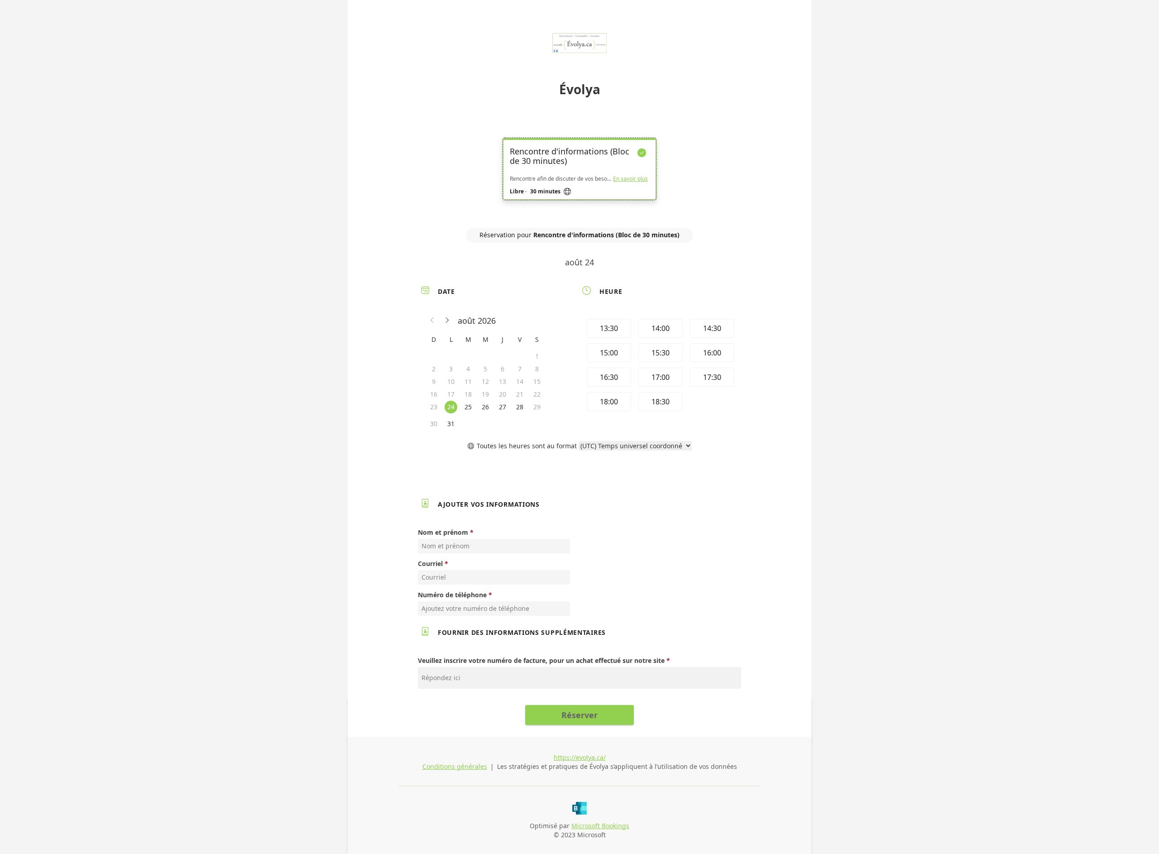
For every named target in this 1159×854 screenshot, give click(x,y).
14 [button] (519, 381)
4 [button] (468, 369)
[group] (660, 366)
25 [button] (468, 407)
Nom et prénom (443, 532)
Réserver (579, 715)
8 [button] (537, 369)
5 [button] (485, 369)
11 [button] (468, 381)
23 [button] (433, 407)
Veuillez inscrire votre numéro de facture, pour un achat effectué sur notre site (541, 660)
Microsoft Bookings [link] (600, 825)
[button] (432, 320)
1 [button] (537, 356)
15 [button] (537, 381)
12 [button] (485, 381)
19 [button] (485, 394)
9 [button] (434, 381)
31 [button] (451, 423)
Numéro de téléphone (452, 594)
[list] (579, 177)
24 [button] (451, 407)
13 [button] (502, 381)
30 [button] (433, 423)
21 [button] (519, 394)
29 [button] (537, 407)
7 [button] (520, 369)
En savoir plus (630, 179)
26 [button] (485, 407)
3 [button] (451, 369)
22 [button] (537, 394)
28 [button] (519, 407)
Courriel (430, 563)
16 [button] (433, 394)
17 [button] (451, 394)
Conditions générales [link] (454, 766)
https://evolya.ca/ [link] (580, 757)
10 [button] (451, 381)
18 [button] (468, 394)
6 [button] (502, 369)
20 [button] (502, 394)
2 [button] (434, 369)
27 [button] (502, 407)
